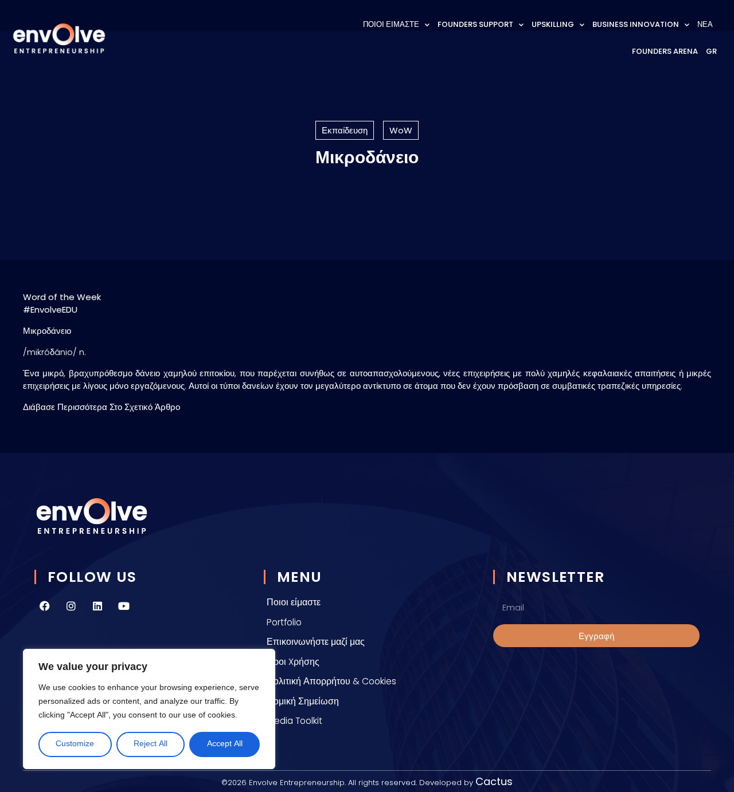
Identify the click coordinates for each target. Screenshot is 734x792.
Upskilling (553, 24)
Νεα (705, 24)
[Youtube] (124, 606)
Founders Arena (665, 51)
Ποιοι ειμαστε (391, 24)
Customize (75, 744)
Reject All (150, 744)
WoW (400, 130)
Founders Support (475, 24)
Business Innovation (635, 24)
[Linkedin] (97, 606)
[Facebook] (44, 606)
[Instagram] (71, 606)
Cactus (494, 781)
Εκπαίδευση (345, 130)
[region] (149, 709)
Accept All (225, 744)
